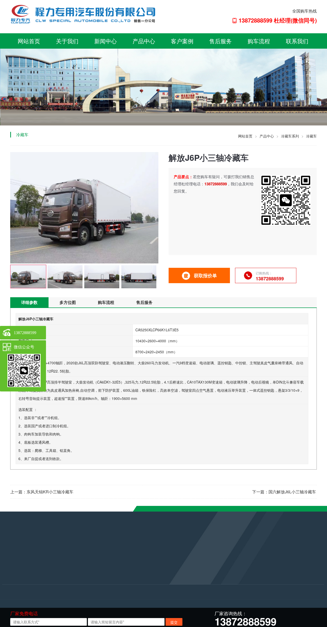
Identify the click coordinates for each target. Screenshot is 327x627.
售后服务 (220, 41)
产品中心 (144, 41)
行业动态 (10, 570)
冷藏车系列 (290, 136)
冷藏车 (311, 136)
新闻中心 (105, 41)
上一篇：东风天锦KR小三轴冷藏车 (41, 492)
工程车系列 (66, 591)
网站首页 (29, 41)
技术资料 (10, 577)
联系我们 (297, 41)
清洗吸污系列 (68, 584)
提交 (174, 622)
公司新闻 (10, 564)
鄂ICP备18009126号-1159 (148, 596)
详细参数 (29, 302)
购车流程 (259, 41)
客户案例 (182, 41)
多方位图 (68, 302)
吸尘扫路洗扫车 (69, 577)
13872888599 (134, 574)
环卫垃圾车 (66, 564)
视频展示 (10, 584)
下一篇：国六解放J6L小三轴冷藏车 (284, 492)
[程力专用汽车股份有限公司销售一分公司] (85, 13)
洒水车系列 (66, 570)
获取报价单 (205, 275)
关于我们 (67, 41)
